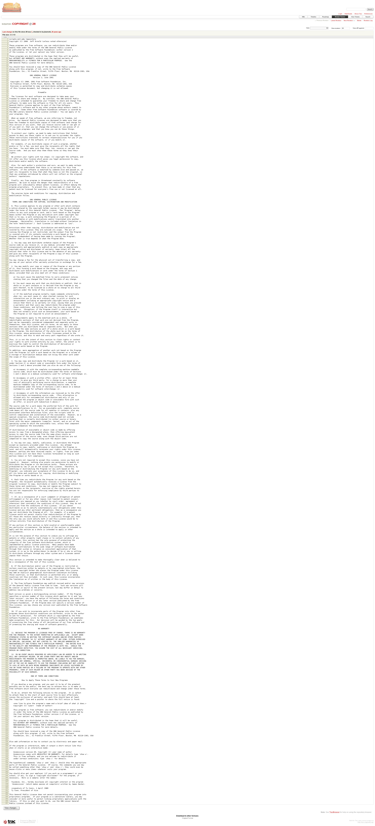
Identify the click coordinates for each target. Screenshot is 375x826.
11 (7, 60)
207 (6, 481)
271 (6, 620)
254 (6, 583)
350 (6, 788)
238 (6, 549)
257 (6, 590)
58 (7, 161)
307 (6, 697)
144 (6, 346)
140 (6, 337)
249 (6, 572)
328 (6, 741)
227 (6, 525)
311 (7, 705)
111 (7, 275)
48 (7, 140)
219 (6, 508)
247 (6, 568)
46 (7, 135)
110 (7, 273)
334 (6, 754)
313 (6, 710)
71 (7, 189)
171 (6, 404)
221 (6, 512)
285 (6, 650)
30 (7, 101)
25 (7, 90)
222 (6, 514)
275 (6, 628)
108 (6, 268)
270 (6, 618)
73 (7, 193)
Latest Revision (336, 20)
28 (33, 23)
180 (6, 423)
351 (6, 790)
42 (7, 127)
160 (6, 380)
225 (6, 521)
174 (6, 410)
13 (7, 65)
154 (6, 367)
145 (6, 348)
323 (6, 731)
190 (6, 445)
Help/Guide (348, 14)
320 (6, 725)
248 (6, 570)
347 (6, 782)
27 (7, 94)
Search (367, 17)
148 (6, 354)
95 (7, 241)
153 (6, 365)
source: (7, 23)
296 (6, 674)
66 (7, 178)
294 (6, 670)
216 (6, 501)
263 (6, 603)
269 (6, 615)
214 (6, 497)
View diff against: (359, 28)
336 (6, 758)
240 (6, 553)
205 (6, 477)
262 (6, 600)
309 (6, 701)
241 (6, 555)
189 (6, 442)
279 (6, 637)
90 (7, 230)
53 (7, 150)
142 (6, 342)
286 (6, 652)
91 (7, 232)
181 (6, 425)
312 (6, 708)
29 (7, 98)
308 (6, 699)
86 (7, 221)
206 (6, 479)
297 (6, 676)
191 (6, 447)
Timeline (313, 17)
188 (6, 441)
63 (7, 172)
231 (6, 534)
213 (6, 495)
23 (7, 86)
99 (7, 249)
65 (7, 176)
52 (7, 148)
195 (6, 456)
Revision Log (368, 20)
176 (6, 414)
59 (7, 163)
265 (6, 607)
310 (6, 703)
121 (6, 296)
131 (6, 318)
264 (6, 605)
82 (7, 212)
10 (7, 58)
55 (7, 155)
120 (6, 294)
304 (6, 691)
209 (6, 486)
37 (7, 116)
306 (6, 695)
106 (6, 264)
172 (6, 406)
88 (7, 225)
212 (6, 492)
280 (6, 639)
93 (7, 236)
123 (6, 300)
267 (6, 611)
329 (6, 744)
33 (7, 107)
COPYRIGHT (20, 23)
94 (7, 238)
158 (6, 376)
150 (6, 359)
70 (7, 187)
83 (7, 214)
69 (7, 185)
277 (6, 632)
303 (6, 688)
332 (6, 750)
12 (7, 62)
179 (6, 421)
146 (6, 350)
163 (6, 386)
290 (6, 661)
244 (6, 562)
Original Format (187, 818)
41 (7, 124)
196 (6, 458)
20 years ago (56, 32)
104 (6, 260)
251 (6, 577)
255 (6, 585)
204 (6, 475)
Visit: (307, 28)
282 (6, 643)
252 (6, 579)
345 (6, 778)
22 (7, 84)
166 (6, 393)
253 (6, 581)
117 (7, 287)
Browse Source (340, 17)
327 (6, 739)
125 (6, 305)
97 (7, 245)
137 (6, 331)
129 (6, 314)
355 (6, 799)
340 (6, 767)
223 (6, 516)
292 (6, 665)
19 (7, 77)
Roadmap (325, 17)
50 (7, 144)
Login (340, 14)
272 (6, 622)
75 (7, 197)
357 (6, 803)
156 (6, 371)
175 (6, 412)
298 (6, 678)
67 (7, 180)
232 (6, 536)
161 (6, 382)
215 (6, 499)
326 (6, 738)
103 (6, 258)
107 (6, 266)
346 (6, 780)
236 (6, 544)
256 (6, 587)
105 (6, 262)
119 (7, 292)
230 (6, 531)
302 (6, 686)
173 (6, 408)
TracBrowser (334, 812)
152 (6, 363)
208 (6, 484)
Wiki (303, 17)
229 (6, 529)
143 (6, 344)
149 (6, 357)
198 (6, 462)
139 (6, 335)
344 (6, 775)
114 (7, 281)
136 (6, 329)
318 (6, 720)
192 (6, 449)
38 (7, 118)
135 (6, 326)
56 (7, 157)
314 (6, 712)
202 (6, 471)
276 (6, 631)
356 (6, 801)
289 (6, 659)
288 (6, 656)
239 (6, 551)
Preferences (368, 14)
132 (6, 320)
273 (6, 624)
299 (6, 680)
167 (6, 395)
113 (7, 279)
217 (6, 503)
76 (7, 199)
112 (7, 277)
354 (6, 796)
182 (6, 428)
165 (6, 391)
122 (6, 298)
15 (7, 69)
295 (6, 672)
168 (6, 397)
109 (6, 270)
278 (6, 635)
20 (7, 79)
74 (7, 195)
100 (6, 251)
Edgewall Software (28, 822)
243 (6, 559)
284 (6, 648)
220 (6, 510)
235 (6, 542)
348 (6, 784)
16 (7, 71)
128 (6, 311)
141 (6, 339)
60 (7, 165)
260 (6, 596)
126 (6, 307)
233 (6, 538)
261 (6, 598)
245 (6, 564)
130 (6, 316)
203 (6, 473)
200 (6, 466)
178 (6, 419)
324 (6, 733)
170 (6, 402)
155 (6, 369)
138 (6, 333)
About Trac (358, 14)
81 (7, 210)
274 (6, 626)
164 (6, 389)
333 (6, 752)
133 (6, 322)
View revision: (336, 28)
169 (6, 399)
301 (6, 684)
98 (7, 247)
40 (7, 122)
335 (6, 756)
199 (6, 464)
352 (6, 792)
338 (6, 762)
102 (6, 256)
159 (6, 378)
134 (6, 324)
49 (7, 142)
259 (6, 594)
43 (7, 129)
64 (7, 174)
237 (6, 547)
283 (6, 646)
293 (6, 667)
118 (7, 290)
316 (6, 716)
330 (6, 745)
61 (7, 167)
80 (7, 208)
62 (7, 169)
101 (6, 253)
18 (7, 75)
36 (7, 114)
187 (6, 438)
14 (7, 67)
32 (7, 105)
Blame (359, 20)
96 (7, 242)
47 (7, 137)
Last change (7, 32)
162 (6, 384)
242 (6, 558)
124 (6, 303)
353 (6, 794)
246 (6, 566)
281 (6, 641)
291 (6, 663)
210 (6, 488)
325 (6, 735)
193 (6, 451)
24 (7, 88)
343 (6, 773)
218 (6, 505)
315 (6, 714)
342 (6, 771)
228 (6, 527)
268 (6, 613)
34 (7, 109)
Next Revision (348, 20)
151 (6, 361)
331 (6, 748)
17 (7, 73)
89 (7, 227)
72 (7, 191)
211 (7, 490)
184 (6, 432)
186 (6, 436)
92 (7, 234)
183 (6, 430)
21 (7, 81)
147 (6, 352)
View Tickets (355, 17)
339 (6, 765)
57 (7, 159)
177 (6, 417)
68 (7, 182)
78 (7, 204)
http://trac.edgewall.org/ (366, 822)
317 (6, 718)
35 (7, 112)
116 (7, 285)
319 (6, 722)
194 (6, 453)
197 (6, 460)
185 (6, 434)
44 (7, 131)
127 (6, 309)
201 (6, 469)
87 (7, 223)
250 (6, 575)
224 (6, 519)
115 (7, 283)
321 (6, 727)
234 (6, 540)
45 (7, 133)
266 (6, 609)
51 (7, 146)
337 (6, 761)
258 (6, 592)
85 (7, 219)
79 (7, 206)
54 (7, 152)
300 (6, 682)
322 (6, 729)
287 (6, 654)
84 (7, 217)
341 (6, 769)
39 (7, 120)
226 (6, 523)
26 (7, 92)
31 (7, 103)
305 (6, 693)
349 (6, 786)
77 (7, 202)
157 (6, 374)
